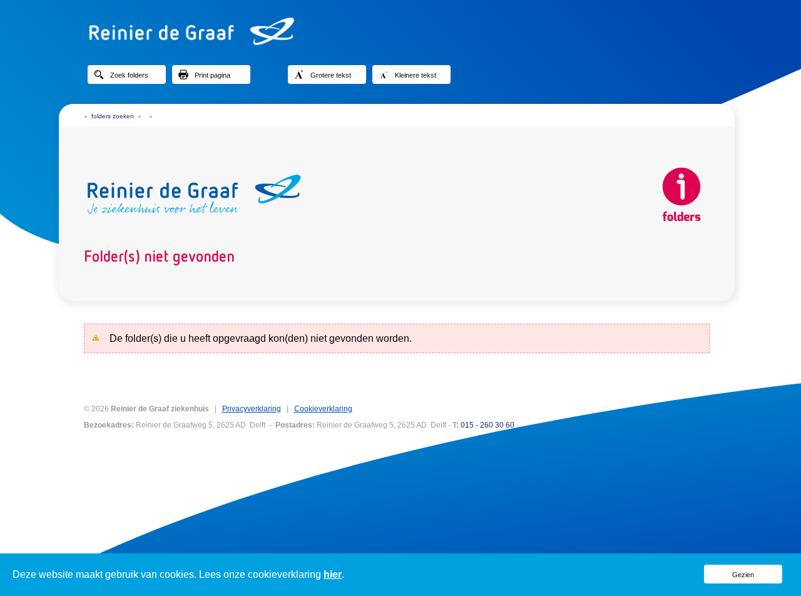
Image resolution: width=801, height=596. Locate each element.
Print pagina (212, 75)
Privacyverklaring (251, 408)
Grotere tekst (330, 75)
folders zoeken (112, 116)
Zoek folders (129, 75)
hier (333, 574)
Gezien (743, 574)
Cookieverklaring (323, 408)
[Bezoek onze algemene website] (400, 31)
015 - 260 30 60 (487, 425)
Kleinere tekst (415, 75)
